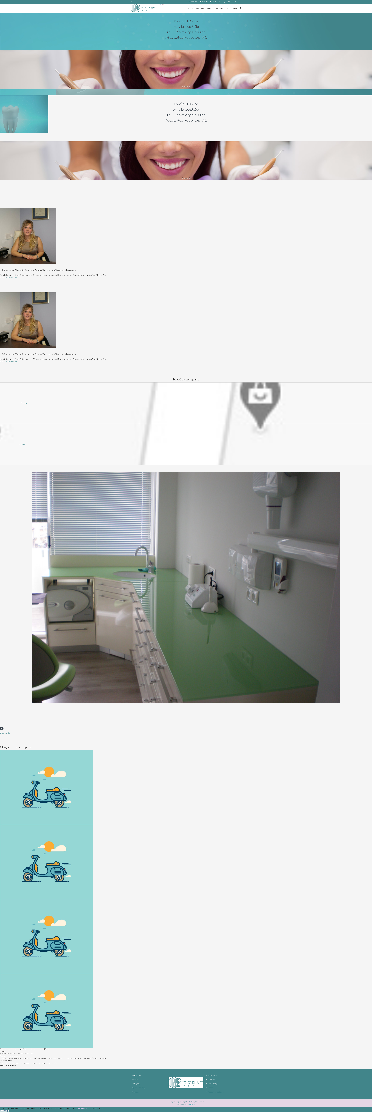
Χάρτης (23, 403)
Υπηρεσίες (219, 8)
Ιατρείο (210, 8)
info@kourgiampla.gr (219, 2)
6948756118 (204, 2)
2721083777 (194, 2)
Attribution (212, 1079)
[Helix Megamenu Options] (240, 8)
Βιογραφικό (200, 8)
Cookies (211, 1088)
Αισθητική (136, 1084)
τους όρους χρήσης (85, 1108)
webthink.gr (191, 1104)
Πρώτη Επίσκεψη (138, 1088)
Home (190, 8)
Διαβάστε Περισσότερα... (9, 277)
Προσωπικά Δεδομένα (216, 1092)
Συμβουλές (136, 1092)
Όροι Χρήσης (212, 1084)
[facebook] (131, 2)
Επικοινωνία (232, 8)
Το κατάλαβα (4, 1111)
